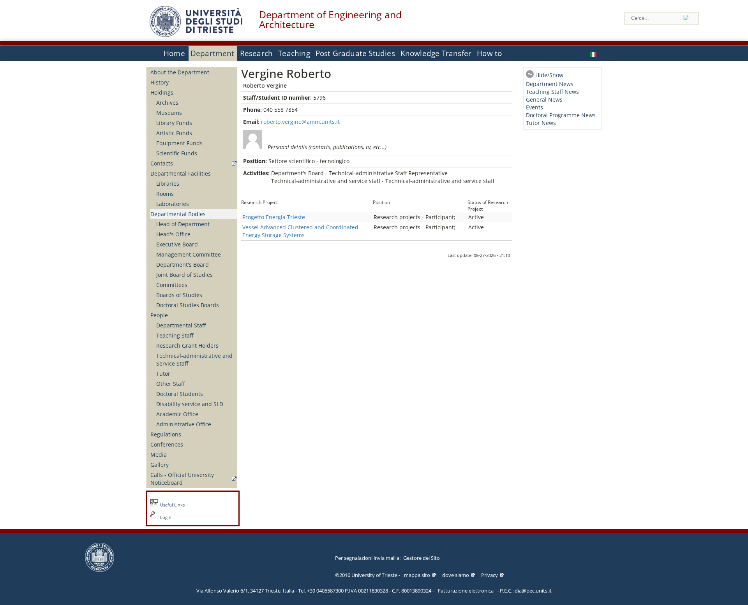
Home (174, 53)
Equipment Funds (179, 143)
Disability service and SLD (189, 404)
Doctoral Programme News (561, 115)
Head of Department (183, 224)
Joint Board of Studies (184, 274)
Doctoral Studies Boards (187, 305)
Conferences (166, 444)
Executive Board (177, 244)
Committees (171, 284)
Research (256, 53)
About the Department (179, 72)
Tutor (163, 373)
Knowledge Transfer (435, 53)
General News (544, 99)
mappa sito (417, 575)
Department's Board (182, 264)
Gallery (159, 464)
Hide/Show (549, 75)
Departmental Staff (181, 325)
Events (534, 107)
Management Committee (188, 254)
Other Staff (170, 383)
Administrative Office (183, 424)
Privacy (489, 575)
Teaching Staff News (552, 91)
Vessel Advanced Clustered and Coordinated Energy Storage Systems (300, 231)
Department (213, 53)
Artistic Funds (174, 133)
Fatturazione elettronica (466, 590)
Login (165, 517)
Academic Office (177, 414)
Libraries (167, 183)
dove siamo (455, 575)
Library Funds (174, 123)
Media (158, 454)
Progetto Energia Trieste (273, 217)
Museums (169, 112)
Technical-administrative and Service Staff (194, 359)
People (159, 315)
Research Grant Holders (187, 345)
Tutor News (541, 123)
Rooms (165, 193)
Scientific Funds (176, 153)
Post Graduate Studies (355, 53)
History (159, 82)
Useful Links (172, 505)
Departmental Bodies (178, 214)
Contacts (161, 163)
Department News (549, 84)
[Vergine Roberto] (594, 53)
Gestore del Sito (421, 557)
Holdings (161, 92)
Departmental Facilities (180, 173)
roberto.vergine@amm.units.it (300, 121)
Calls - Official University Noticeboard (182, 478)
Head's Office (173, 234)
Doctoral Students (179, 393)
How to (489, 53)
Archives (167, 102)
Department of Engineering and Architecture (330, 19)
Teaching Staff (174, 335)
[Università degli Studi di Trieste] (196, 35)
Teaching (294, 53)
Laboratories (172, 204)
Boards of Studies (179, 295)
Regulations (165, 434)
